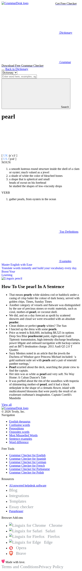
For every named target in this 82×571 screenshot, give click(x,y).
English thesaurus (19, 421)
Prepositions (16, 428)
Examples (65, 261)
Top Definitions (68, 231)
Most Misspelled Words (23, 435)
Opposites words (19, 431)
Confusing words (19, 425)
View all (7, 404)
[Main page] (15, 3)
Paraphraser (16, 511)
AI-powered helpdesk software (27, 485)
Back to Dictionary (16, 69)
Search (64, 107)
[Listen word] (30, 152)
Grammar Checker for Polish (26, 472)
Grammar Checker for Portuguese (29, 469)
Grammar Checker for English (27, 455)
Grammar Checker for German (27, 462)
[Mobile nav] (3, 70)
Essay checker (21, 506)
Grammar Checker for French (27, 465)
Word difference (19, 442)
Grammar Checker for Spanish (27, 458)
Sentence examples (20, 438)
